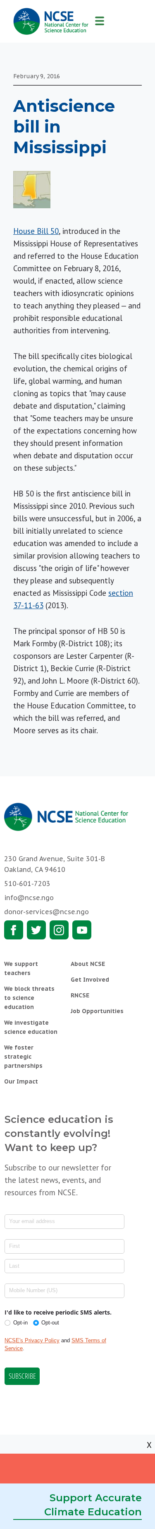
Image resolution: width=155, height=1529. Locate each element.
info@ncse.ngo (29, 897)
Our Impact (21, 1081)
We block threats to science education (29, 998)
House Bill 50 (36, 231)
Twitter (36, 929)
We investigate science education (30, 1027)
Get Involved (90, 979)
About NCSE (88, 964)
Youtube (81, 929)
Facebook (13, 929)
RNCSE (80, 995)
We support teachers (21, 968)
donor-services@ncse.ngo (46, 912)
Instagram (59, 929)
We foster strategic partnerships (23, 1056)
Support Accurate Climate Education (93, 1505)
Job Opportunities (97, 1011)
